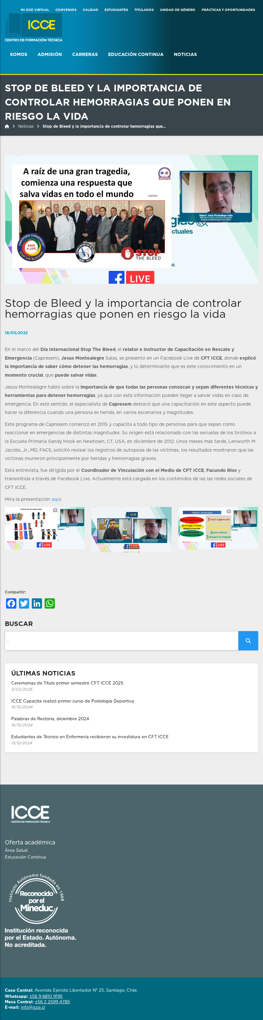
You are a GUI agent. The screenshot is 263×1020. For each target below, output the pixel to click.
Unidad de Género (177, 10)
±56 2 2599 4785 (52, 1002)
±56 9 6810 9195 (46, 997)
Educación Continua (136, 54)
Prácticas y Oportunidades (228, 10)
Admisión (50, 54)
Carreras (85, 54)
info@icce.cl (33, 1008)
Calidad (90, 10)
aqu (55, 499)
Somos (18, 54)
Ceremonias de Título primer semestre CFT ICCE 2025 (67, 686)
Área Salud (16, 851)
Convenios (65, 10)
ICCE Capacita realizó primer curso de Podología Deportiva (72, 704)
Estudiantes (116, 10)
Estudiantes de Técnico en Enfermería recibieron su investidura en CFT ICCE (90, 740)
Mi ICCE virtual (35, 10)
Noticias (185, 54)
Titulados (144, 10)
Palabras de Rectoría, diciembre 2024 (50, 722)
